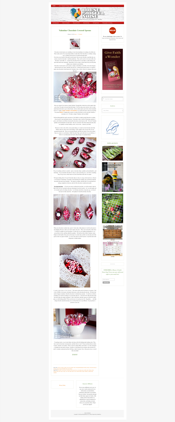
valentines (55, 372)
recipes (64, 371)
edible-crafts (86, 370)
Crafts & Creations (61, 367)
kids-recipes (61, 371)
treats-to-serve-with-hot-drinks (77, 371)
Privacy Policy (62, 385)
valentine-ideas (90, 371)
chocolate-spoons (81, 370)
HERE (61, 112)
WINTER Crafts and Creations (67, 368)
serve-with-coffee (68, 371)
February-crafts (91, 370)
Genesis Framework (92, 414)
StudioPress (99, 414)
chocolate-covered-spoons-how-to (72, 370)
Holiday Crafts (73, 367)
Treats (58, 368)
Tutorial (60, 368)
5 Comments (80, 34)
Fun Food (68, 367)
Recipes (88, 367)
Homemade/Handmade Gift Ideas (81, 367)
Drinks (65, 367)
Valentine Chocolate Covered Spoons (75, 30)
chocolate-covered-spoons (62, 370)
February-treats (55, 371)
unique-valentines (85, 371)
